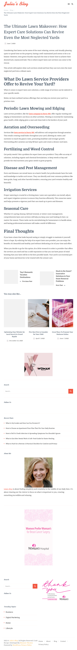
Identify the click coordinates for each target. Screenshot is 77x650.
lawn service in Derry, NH (24, 133)
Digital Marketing (13, 617)
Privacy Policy (26, 645)
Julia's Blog (13, 640)
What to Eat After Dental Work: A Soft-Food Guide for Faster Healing (30, 438)
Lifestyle (9, 628)
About (48, 641)
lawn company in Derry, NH (40, 114)
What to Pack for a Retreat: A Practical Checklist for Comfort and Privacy (31, 444)
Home (8, 623)
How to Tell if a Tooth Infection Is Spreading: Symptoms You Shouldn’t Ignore (33, 433)
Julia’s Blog (8, 489)
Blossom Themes (26, 643)
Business (9, 612)
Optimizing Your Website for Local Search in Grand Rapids (14, 334)
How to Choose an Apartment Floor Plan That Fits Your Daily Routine (30, 428)
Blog (55, 641)
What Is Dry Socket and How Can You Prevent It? (23, 423)
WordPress (16, 645)
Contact (63, 641)
